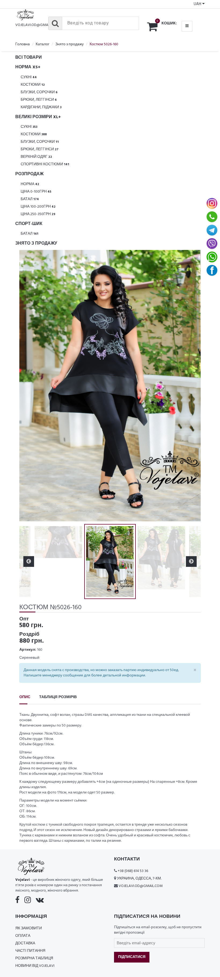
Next (191, 385)
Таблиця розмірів (58, 697)
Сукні (29, 77)
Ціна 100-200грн (38, 207)
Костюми (33, 85)
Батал (30, 199)
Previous (28, 385)
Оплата (22, 936)
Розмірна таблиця (34, 958)
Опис (24, 697)
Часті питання (30, 951)
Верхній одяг (36, 157)
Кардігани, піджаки (41, 107)
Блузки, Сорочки (39, 92)
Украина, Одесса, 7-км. (139, 878)
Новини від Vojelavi (34, 966)
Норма (30, 184)
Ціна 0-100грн (36, 192)
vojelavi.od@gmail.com (37, 25)
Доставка (25, 943)
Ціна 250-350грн (38, 214)
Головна (22, 44)
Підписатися (131, 957)
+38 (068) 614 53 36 (133, 871)
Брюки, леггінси (39, 100)
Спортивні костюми (45, 164)
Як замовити (28, 928)
